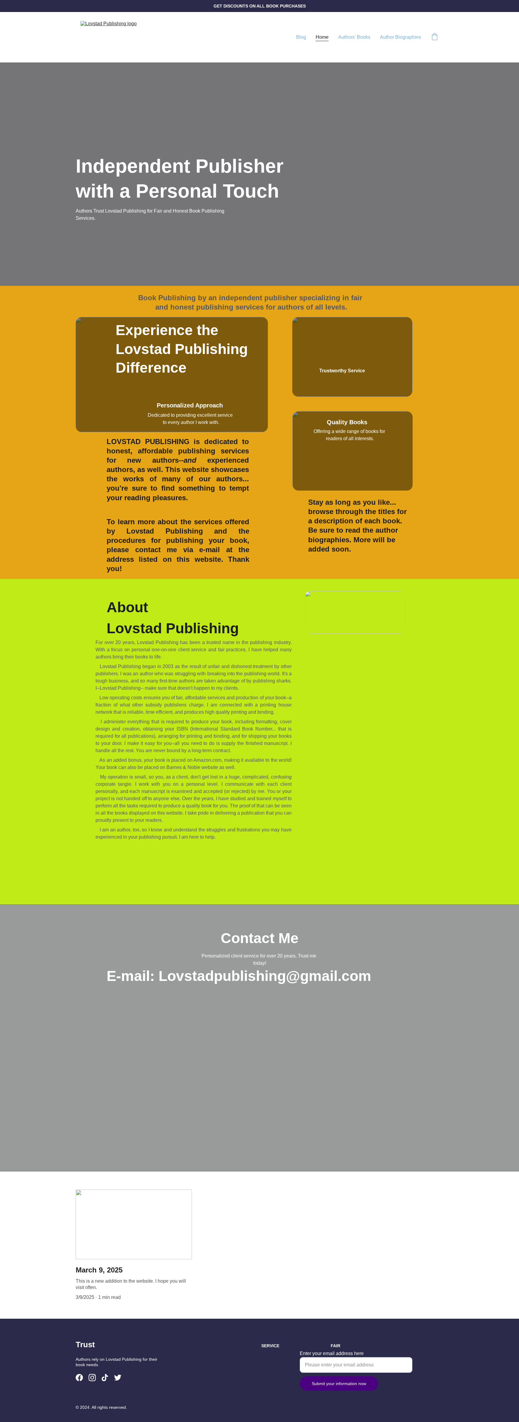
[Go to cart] (435, 37)
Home (322, 37)
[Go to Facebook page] (79, 1377)
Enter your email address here (332, 1353)
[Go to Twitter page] (117, 1377)
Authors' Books (354, 37)
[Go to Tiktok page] (104, 1377)
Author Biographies (400, 37)
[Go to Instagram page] (92, 1377)
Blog (301, 37)
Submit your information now (339, 1383)
